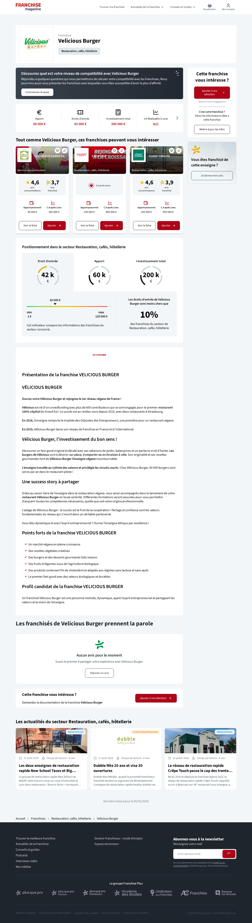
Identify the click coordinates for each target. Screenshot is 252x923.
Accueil (20, 818)
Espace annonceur (106, 844)
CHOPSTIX (99, 156)
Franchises (38, 818)
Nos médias (23, 867)
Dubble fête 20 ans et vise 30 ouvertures (118, 768)
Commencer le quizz (37, 92)
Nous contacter (111, 913)
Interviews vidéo (26, 861)
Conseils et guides (28, 850)
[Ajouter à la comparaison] (64, 150)
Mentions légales (25, 913)
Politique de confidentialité (55, 913)
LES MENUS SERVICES (49, 156)
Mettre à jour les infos (212, 129)
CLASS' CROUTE (159, 156)
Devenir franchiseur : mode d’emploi (118, 838)
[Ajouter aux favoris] (57, 150)
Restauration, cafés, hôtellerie (79, 51)
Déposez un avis (99, 673)
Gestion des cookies (86, 913)
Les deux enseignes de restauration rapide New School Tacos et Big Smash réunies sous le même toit (49, 771)
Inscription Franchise (136, 913)
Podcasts (22, 855)
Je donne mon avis (212, 176)
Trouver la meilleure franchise (35, 838)
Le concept (99, 355)
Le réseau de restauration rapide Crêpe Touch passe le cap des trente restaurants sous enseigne (198, 771)
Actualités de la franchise (32, 844)
